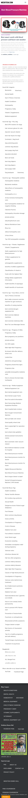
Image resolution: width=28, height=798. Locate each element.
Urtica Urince (9, 235)
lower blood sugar (10, 537)
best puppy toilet (10, 169)
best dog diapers (10, 165)
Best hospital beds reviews (13, 409)
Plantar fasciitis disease (12, 494)
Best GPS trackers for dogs (13, 124)
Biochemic (8, 90)
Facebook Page (19, 671)
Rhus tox (8, 228)
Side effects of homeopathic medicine (14, 189)
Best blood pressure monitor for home (15, 464)
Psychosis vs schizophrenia (13, 617)
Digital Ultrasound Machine (13, 469)
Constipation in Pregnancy (13, 522)
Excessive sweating (11, 541)
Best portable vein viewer (13, 418)
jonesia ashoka (9, 217)
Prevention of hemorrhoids (13, 613)
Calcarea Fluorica (10, 209)
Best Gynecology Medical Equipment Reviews (13, 404)
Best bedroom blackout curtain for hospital (14, 449)
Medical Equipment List (12, 388)
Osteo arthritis (9, 519)
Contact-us (19, 768)
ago (15, 54)
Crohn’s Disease (10, 526)
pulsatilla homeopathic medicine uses (15, 373)
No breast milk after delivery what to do (14, 352)
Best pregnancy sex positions (14, 336)
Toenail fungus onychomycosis (14, 640)
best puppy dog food (11, 150)
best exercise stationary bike (14, 321)
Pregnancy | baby (10, 109)
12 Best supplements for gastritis (12, 258)
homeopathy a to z (11, 194)
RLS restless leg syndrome (13, 498)
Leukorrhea (8, 357)
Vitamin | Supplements (12, 112)
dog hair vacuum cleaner (12, 132)
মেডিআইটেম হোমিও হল (6, 756)
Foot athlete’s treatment (12, 533)
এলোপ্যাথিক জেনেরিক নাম (10, 663)
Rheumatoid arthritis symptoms (15, 621)
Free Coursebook (9, 788)
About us (13, 764)
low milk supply (9, 344)
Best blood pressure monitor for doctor (15, 458)
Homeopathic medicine (12, 180)
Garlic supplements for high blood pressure (13, 252)
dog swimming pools (11, 143)
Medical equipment (5, 34)
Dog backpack (9, 172)
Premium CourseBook (10, 792)
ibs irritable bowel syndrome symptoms (14, 587)
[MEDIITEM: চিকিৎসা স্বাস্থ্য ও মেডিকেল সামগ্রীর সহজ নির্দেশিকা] (7, 2)
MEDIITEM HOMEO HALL (11, 781)
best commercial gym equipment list (11, 310)
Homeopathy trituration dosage (14, 213)
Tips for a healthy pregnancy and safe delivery (14, 635)
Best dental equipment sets (13, 392)
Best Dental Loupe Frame (13, 396)
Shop (4, 796)
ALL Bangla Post (10, 659)
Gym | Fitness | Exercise (12, 98)
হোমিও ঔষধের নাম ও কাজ (10, 655)
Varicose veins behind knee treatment (13, 581)
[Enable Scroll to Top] (25, 795)
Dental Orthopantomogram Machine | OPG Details (13, 481)
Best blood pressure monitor (14, 453)
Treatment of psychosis (12, 643)
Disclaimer (8, 768)
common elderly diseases (13, 561)
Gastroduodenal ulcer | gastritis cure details (15, 597)
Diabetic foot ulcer (10, 530)
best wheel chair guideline (13, 432)
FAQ (5, 764)
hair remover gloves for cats (14, 128)
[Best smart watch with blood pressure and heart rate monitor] (14, 25)
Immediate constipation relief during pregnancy (14, 546)
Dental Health (9, 94)
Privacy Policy (9, 772)
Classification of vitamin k (13, 270)
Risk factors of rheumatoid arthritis (13, 629)
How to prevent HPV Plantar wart (14, 609)
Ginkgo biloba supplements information (13, 279)
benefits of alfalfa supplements (14, 266)
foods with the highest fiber (13, 274)
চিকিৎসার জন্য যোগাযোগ (10, 652)
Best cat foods (9, 158)
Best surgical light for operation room (15, 427)
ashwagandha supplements (13, 263)
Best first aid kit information (13, 399)
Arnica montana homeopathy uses (14, 199)
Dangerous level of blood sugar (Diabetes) (14, 507)
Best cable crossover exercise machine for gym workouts (14, 300)
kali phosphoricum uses (12, 220)
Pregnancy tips (9, 368)
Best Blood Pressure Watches (14, 473)
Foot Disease (9, 511)
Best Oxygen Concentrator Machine (13, 414)
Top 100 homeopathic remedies (15, 239)
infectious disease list (12, 554)
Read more (12, 52)
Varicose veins (9, 550)
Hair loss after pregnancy (13, 558)
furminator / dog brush (12, 139)
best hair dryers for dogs (12, 135)
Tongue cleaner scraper (12, 624)
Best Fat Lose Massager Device (15, 324)
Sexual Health (9, 502)
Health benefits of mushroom (14, 287)
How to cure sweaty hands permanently (13, 603)
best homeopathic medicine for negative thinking (14, 205)
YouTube (7, 671)
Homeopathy (9, 105)
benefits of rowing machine (13, 305)
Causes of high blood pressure (14, 572)
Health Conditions (10, 101)
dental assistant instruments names (14, 437)
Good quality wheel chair (12, 422)
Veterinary (18, 90)
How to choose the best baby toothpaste (14, 379)
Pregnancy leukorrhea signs (13, 364)
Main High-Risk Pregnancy (13, 347)
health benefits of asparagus (14, 283)
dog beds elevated (11, 154)
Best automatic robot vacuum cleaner (14, 443)
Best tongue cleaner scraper (14, 476)
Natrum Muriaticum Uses (12, 224)
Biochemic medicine (11, 184)
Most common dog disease (13, 515)
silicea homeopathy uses (12, 232)
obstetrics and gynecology (13, 361)
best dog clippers (10, 161)
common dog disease (11, 146)
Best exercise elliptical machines (12, 316)
